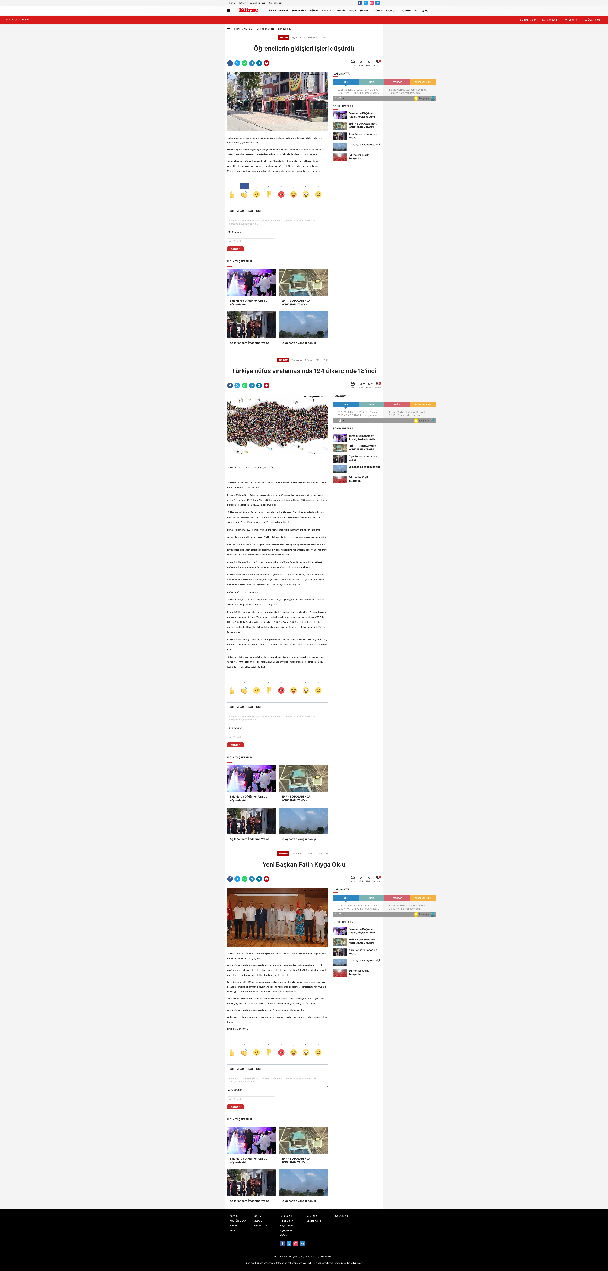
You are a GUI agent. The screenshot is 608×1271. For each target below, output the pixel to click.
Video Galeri (528, 19)
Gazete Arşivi (313, 1220)
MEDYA (258, 1220)
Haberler (237, 29)
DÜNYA (378, 10)
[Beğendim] (231, 189)
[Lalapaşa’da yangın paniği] (303, 324)
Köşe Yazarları (287, 1225)
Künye (232, 3)
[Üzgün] (318, 189)
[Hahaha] (293, 189)
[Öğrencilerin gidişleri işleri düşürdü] (277, 101)
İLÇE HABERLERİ (278, 10)
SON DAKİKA (299, 10)
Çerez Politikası (257, 3)
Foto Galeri (552, 19)
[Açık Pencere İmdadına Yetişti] (251, 324)
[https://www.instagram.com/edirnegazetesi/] (372, 3)
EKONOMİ (391, 10)
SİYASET (365, 10)
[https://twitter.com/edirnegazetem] (366, 3)
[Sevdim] (256, 189)
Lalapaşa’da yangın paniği (298, 342)
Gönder (235, 248)
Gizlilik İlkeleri (275, 3)
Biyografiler (286, 1230)
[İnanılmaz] (305, 189)
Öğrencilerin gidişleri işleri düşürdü (274, 29)
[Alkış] (244, 189)
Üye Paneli (594, 19)
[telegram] (252, 63)
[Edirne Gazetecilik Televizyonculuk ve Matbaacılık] (249, 10)
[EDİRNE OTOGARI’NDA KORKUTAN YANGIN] (303, 282)
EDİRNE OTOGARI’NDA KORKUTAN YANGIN (295, 302)
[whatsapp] (244, 63)
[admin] (377, 3)
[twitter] (237, 63)
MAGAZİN (339, 10)
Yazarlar (573, 19)
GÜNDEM (406, 10)
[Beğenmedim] (268, 189)
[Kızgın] (281, 189)
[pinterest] (266, 63)
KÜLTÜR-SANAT (238, 1220)
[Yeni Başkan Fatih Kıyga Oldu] (277, 917)
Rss (276, 1256)
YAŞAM (326, 10)
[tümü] (416, 10)
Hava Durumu (340, 1216)
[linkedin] (259, 63)
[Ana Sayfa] (228, 29)
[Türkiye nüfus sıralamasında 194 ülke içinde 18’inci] (277, 423)
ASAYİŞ (234, 1216)
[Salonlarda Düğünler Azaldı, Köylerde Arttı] (251, 282)
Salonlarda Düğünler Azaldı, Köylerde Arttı (248, 302)
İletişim (242, 3)
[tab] (236, 211)
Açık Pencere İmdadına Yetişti (250, 342)
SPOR (352, 10)
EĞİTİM (314, 10)
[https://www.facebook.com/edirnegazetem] (360, 3)
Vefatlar (284, 1235)
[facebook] (230, 63)
